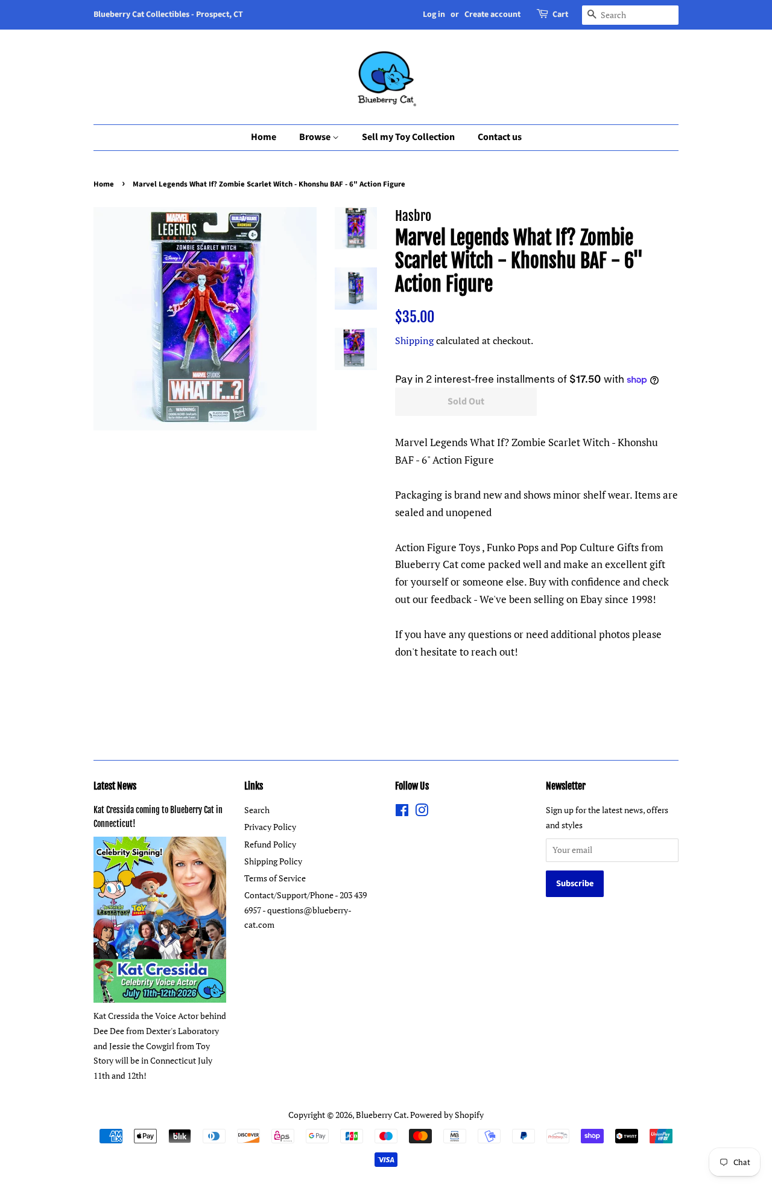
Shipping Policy (273, 861)
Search (257, 810)
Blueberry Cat (381, 1114)
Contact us (500, 137)
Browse (315, 137)
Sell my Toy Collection (408, 137)
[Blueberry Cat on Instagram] (421, 812)
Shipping (414, 340)
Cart (560, 14)
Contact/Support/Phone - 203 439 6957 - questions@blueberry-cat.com (305, 909)
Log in (434, 14)
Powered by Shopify (447, 1114)
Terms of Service (275, 878)
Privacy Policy (270, 826)
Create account (492, 14)
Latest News (114, 786)
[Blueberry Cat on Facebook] (402, 812)
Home (263, 137)
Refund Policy (270, 844)
